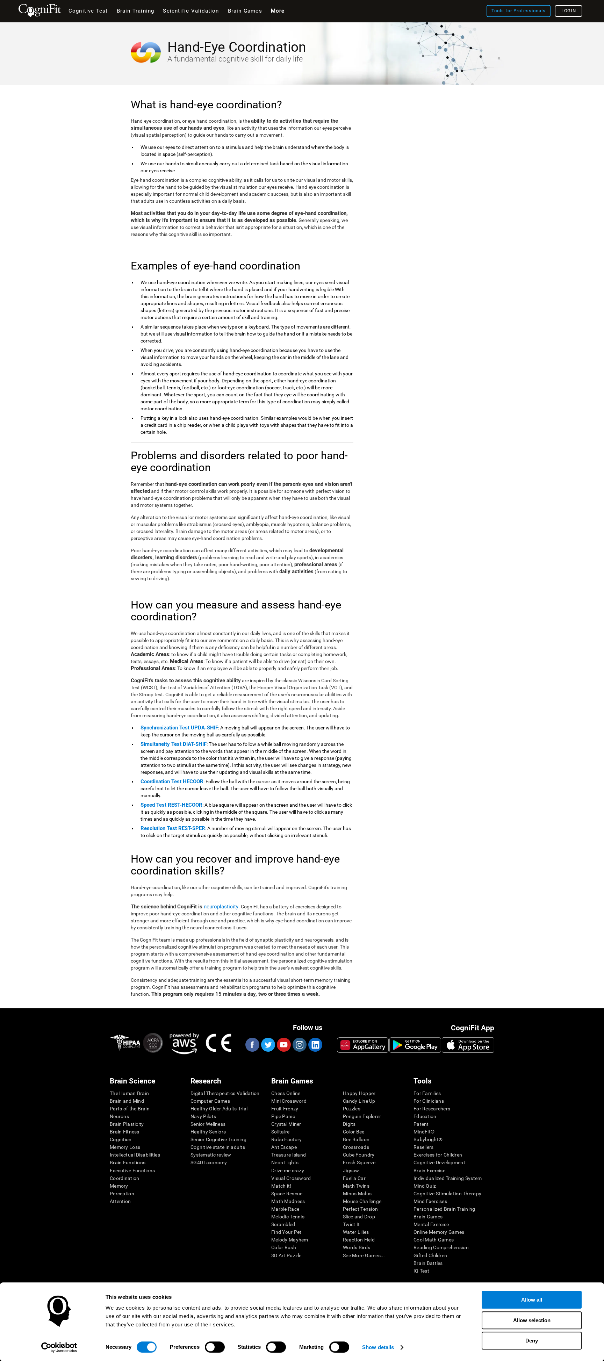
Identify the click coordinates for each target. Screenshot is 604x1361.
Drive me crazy (287, 1170)
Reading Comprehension (441, 1247)
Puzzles (351, 1108)
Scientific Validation (191, 11)
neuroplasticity (221, 906)
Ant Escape (284, 1147)
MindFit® (424, 1132)
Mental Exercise (431, 1224)
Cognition (121, 1139)
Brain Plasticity (127, 1124)
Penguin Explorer (362, 1116)
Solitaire (280, 1132)
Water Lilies (356, 1232)
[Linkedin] (315, 1045)
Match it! (281, 1186)
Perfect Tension (360, 1209)
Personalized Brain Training (444, 1209)
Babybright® (428, 1139)
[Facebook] (252, 1045)
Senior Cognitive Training (218, 1139)
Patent (421, 1124)
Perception (122, 1193)
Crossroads (356, 1147)
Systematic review (210, 1155)
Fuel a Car (354, 1178)
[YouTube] (283, 1045)
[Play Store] (415, 1045)
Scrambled (283, 1224)
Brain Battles (428, 1263)
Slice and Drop (359, 1216)
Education (425, 1116)
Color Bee (354, 1132)
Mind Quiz (425, 1186)
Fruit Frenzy (284, 1108)
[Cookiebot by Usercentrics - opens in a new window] (59, 1347)
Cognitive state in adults (217, 1147)
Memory (119, 1186)
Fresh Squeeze (359, 1162)
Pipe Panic (283, 1116)
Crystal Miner (286, 1124)
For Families (427, 1093)
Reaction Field (359, 1240)
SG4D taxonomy (208, 1162)
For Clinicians (429, 1101)
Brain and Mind (127, 1101)
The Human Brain (129, 1093)
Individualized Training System (448, 1178)
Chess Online (285, 1093)
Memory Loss (125, 1147)
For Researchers (432, 1108)
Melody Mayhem (289, 1240)
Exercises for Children (438, 1155)
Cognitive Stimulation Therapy (447, 1193)
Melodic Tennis (287, 1216)
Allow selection (532, 1320)
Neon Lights (285, 1162)
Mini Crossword (289, 1101)
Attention (120, 1201)
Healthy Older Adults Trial (218, 1108)
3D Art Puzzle (286, 1255)
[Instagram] (299, 1045)
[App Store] (468, 1045)
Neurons (119, 1116)
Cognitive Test (88, 11)
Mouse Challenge (362, 1201)
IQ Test (421, 1271)
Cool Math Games (434, 1240)
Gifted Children (430, 1255)
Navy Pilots (203, 1116)
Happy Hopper (359, 1093)
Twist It (351, 1224)
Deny (531, 1341)
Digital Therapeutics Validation (225, 1093)
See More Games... (364, 1255)
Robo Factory (286, 1139)
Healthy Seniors (208, 1132)
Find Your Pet (286, 1232)
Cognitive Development (439, 1162)
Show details (378, 1347)
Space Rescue (286, 1193)
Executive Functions (132, 1170)
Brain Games (428, 1216)
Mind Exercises (430, 1201)
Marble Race (285, 1209)
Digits (349, 1124)
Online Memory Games (439, 1232)
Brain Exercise (429, 1170)
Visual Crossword (291, 1178)
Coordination (124, 1178)
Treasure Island (288, 1155)
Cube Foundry (358, 1155)
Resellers (424, 1147)
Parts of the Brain (130, 1108)
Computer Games (210, 1101)
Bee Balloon (356, 1139)
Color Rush (283, 1247)
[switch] (215, 1347)
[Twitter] (267, 1045)
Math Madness (288, 1201)
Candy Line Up (359, 1101)
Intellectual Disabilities (135, 1155)
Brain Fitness (124, 1132)
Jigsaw (351, 1170)
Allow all (531, 1300)
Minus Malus (357, 1193)
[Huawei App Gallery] (363, 1045)
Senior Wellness (207, 1124)
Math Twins (356, 1186)
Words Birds (356, 1247)
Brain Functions (127, 1162)
